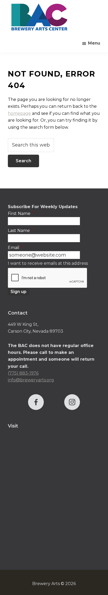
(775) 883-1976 (23, 373)
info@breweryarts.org (31, 379)
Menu (94, 43)
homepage (19, 113)
